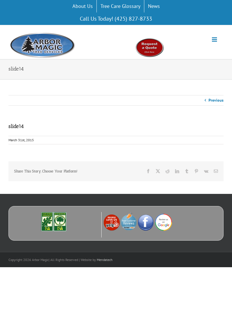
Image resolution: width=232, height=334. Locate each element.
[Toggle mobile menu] (215, 39)
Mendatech (105, 260)
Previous (216, 100)
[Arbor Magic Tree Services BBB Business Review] (84, 214)
